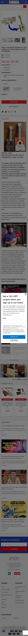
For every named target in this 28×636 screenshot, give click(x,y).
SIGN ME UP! (14, 337)
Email (4, 318)
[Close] (26, 294)
